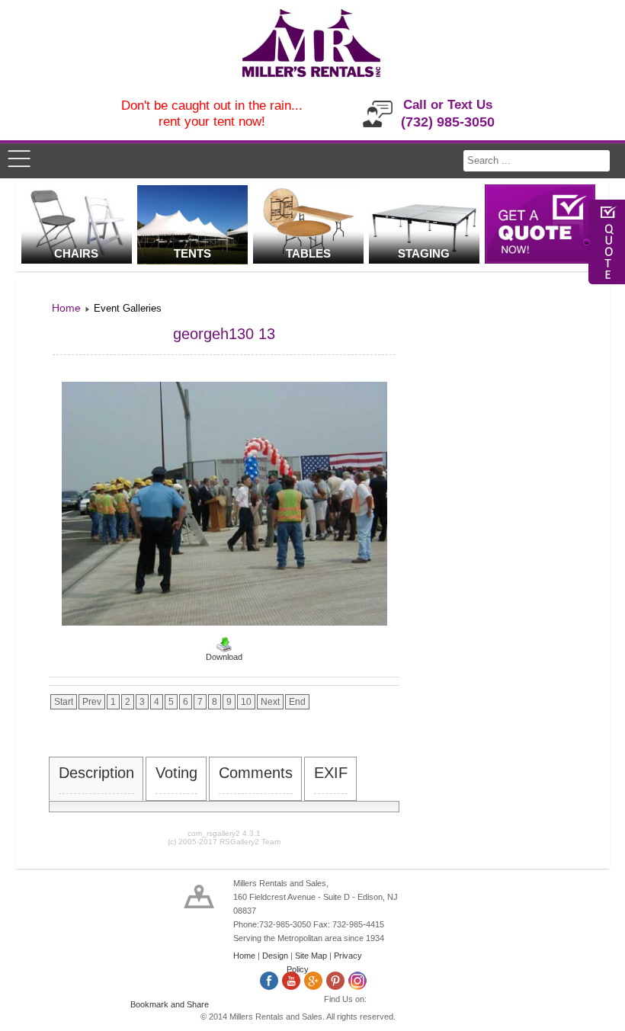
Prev (91, 701)
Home (244, 955)
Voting (176, 772)
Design (275, 955)
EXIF (331, 772)
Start (63, 701)
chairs (76, 253)
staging (424, 253)
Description (96, 772)
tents (192, 253)
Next (270, 701)
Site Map (311, 955)
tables (308, 253)
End (297, 701)
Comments (256, 772)
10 (246, 701)
